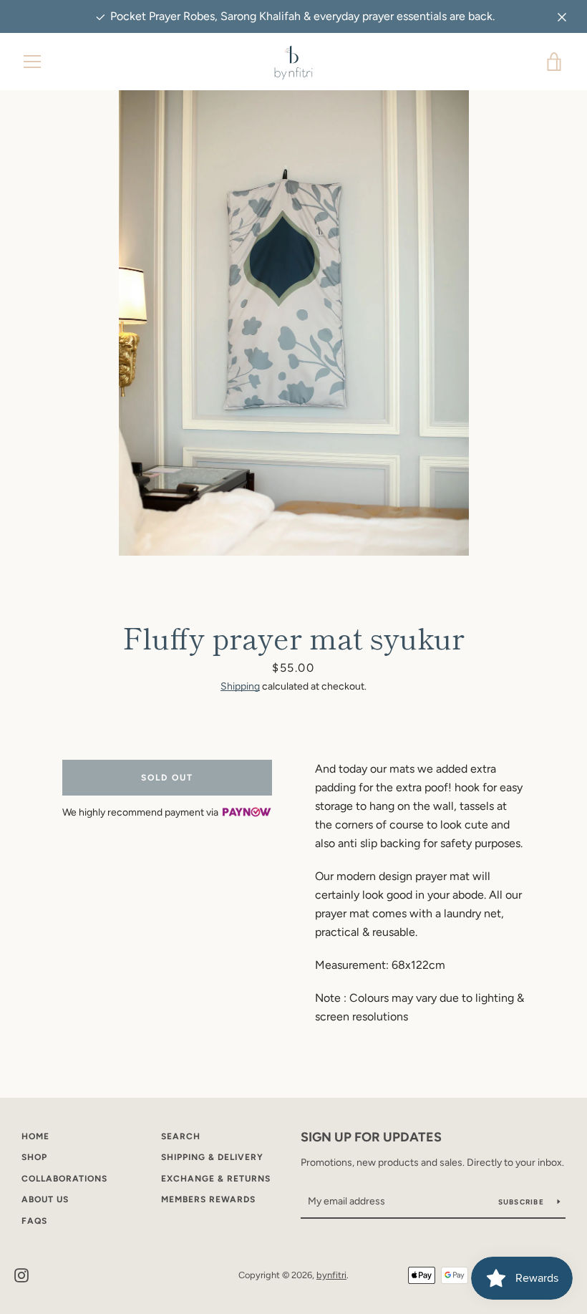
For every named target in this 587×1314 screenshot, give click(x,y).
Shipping (240, 686)
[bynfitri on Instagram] (21, 1274)
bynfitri (331, 1275)
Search (180, 1136)
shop (34, 1157)
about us (45, 1199)
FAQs (34, 1221)
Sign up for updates (371, 1137)
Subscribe (522, 1202)
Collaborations (64, 1179)
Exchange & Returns (216, 1179)
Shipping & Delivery (212, 1157)
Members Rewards (208, 1199)
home (35, 1136)
